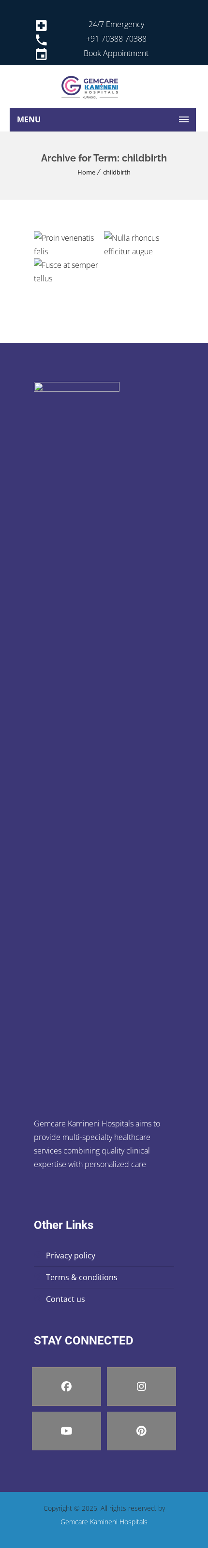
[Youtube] (66, 1431)
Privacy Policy (70, 1255)
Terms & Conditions (82, 1277)
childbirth (117, 172)
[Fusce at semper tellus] (54, 284)
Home (86, 172)
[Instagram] (141, 1386)
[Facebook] (66, 1386)
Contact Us (65, 1299)
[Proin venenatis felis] (54, 257)
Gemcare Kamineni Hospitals (104, 1521)
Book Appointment (116, 53)
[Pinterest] (141, 1431)
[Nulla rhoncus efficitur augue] (124, 257)
